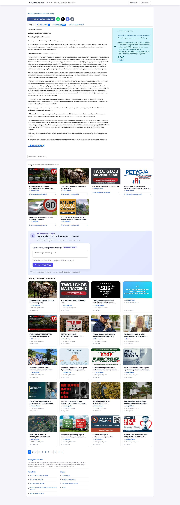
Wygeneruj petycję (44, 265)
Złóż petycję (145, 2)
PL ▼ (50, 2)
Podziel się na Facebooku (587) (43, 19)
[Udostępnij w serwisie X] (63, 19)
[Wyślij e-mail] (68, 19)
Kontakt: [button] (71, 2)
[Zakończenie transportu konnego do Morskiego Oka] (74, 182)
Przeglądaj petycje (60, 2)
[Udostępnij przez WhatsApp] (58, 19)
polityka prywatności (76, 25)
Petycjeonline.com (36, 3)
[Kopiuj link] (72, 19)
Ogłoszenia (44, 25)
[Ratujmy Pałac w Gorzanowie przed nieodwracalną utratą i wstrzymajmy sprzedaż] (74, 213)
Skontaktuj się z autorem (37, 156)
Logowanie (133, 2)
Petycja (31, 25)
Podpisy (60, 25)
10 (59, 452)
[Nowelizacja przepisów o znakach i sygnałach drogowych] (42, 213)
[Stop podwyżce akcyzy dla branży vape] (105, 181)
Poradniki (32, 472)
